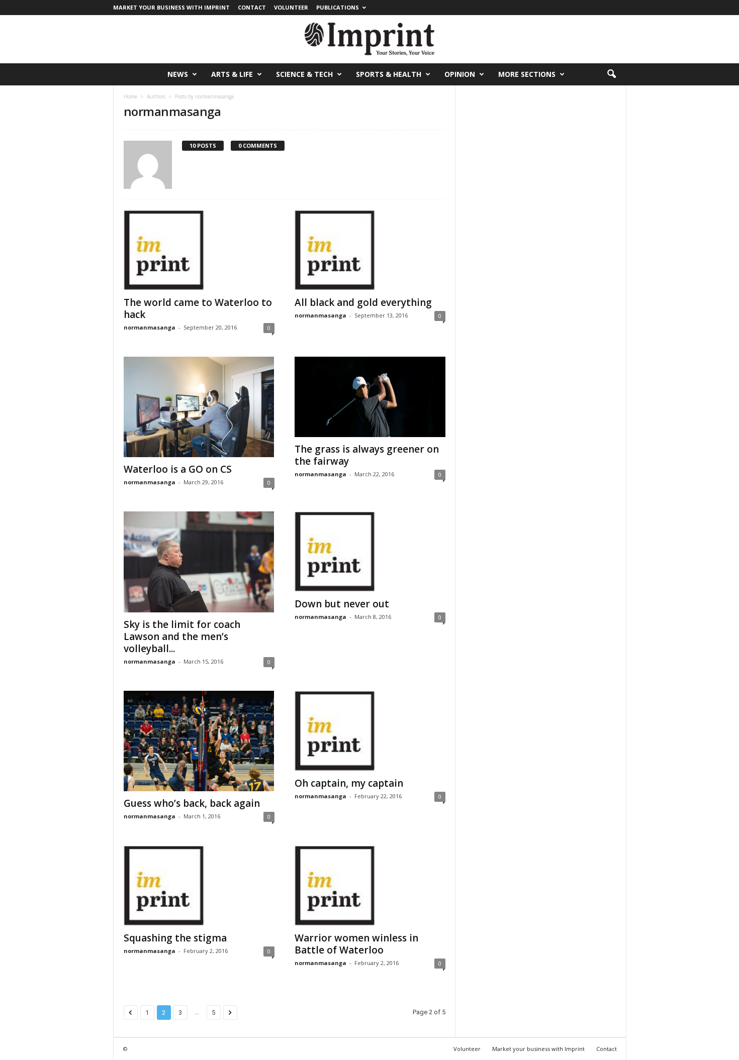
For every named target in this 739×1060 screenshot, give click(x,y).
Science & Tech (304, 74)
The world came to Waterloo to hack (198, 308)
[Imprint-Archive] (369, 39)
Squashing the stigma (175, 937)
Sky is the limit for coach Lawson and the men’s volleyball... (182, 636)
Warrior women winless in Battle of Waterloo (356, 944)
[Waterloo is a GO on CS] (199, 407)
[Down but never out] (370, 551)
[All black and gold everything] (370, 250)
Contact (252, 7)
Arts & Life (232, 74)
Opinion (459, 74)
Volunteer (291, 7)
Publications (337, 7)
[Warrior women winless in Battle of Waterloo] (370, 885)
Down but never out (342, 603)
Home (130, 96)
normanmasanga (149, 327)
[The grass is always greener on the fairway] (370, 397)
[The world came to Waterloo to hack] (199, 250)
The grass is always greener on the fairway (367, 455)
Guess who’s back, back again (192, 803)
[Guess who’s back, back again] (199, 741)
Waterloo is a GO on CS (178, 469)
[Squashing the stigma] (199, 885)
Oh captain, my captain (349, 783)
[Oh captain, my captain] (370, 731)
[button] (611, 74)
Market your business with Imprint (171, 7)
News (177, 74)
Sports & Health (388, 74)
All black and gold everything (363, 302)
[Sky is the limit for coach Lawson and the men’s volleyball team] (199, 561)
